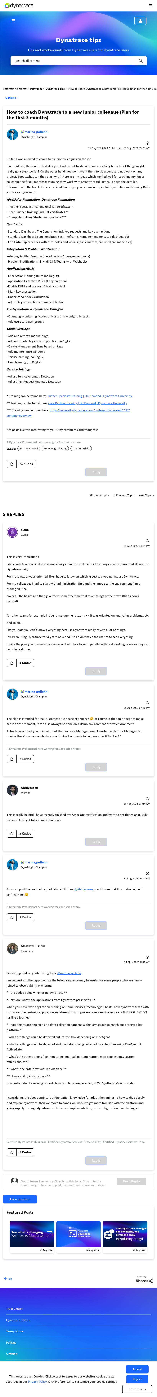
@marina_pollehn (69, 973)
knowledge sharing (55, 448)
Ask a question (19, 1199)
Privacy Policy (37, 1382)
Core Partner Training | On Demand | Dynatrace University (87, 403)
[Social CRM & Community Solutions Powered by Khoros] (144, 1279)
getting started (29, 448)
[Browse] (15, 20)
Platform (36, 88)
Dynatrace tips (55, 88)
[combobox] (78, 60)
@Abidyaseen (83, 889)
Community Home (15, 88)
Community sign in (140, 21)
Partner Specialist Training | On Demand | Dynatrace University (89, 396)
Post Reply (131, 1181)
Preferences (137, 1389)
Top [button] (9, 1278)
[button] (137, 1369)
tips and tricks (81, 448)
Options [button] (10, 97)
